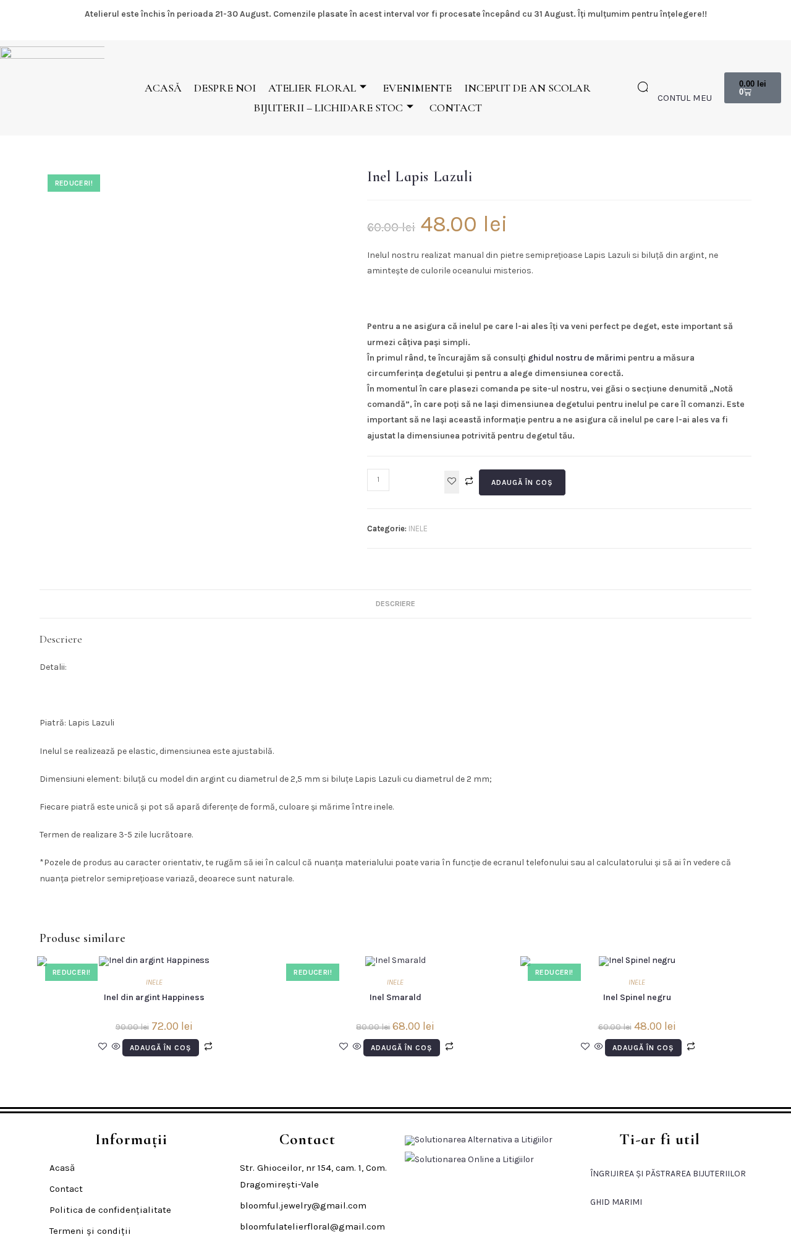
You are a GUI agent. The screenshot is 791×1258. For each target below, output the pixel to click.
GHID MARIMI (616, 1202)
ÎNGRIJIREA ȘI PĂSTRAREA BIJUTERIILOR (668, 1173)
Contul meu (685, 97)
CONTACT (455, 107)
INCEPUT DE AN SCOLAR (527, 88)
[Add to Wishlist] (452, 482)
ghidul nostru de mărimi (577, 358)
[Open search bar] (644, 88)
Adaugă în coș (522, 482)
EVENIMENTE (417, 88)
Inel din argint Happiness (154, 997)
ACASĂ (163, 88)
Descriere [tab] (395, 603)
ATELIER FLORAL (312, 88)
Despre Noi (225, 88)
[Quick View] (116, 1047)
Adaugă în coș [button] (161, 1047)
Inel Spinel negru (637, 997)
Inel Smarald (395, 997)
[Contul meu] (665, 79)
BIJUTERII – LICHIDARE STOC (328, 107)
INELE (418, 528)
